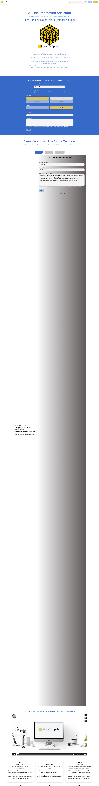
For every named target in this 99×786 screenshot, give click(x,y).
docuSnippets (6, 2)
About (20, 2)
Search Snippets (48, 152)
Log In (90, 1)
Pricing (32, 2)
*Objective (33, 110)
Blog (24, 2)
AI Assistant (15, 2)
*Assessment (38, 110)
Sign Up (95, 1)
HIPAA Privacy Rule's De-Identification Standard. (57, 126)
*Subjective (29, 110)
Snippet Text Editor (60, 152)
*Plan (43, 110)
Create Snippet (39, 152)
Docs (28, 2)
